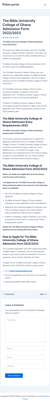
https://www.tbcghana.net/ (21, 271)
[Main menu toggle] (45, 4)
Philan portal (10, 4)
